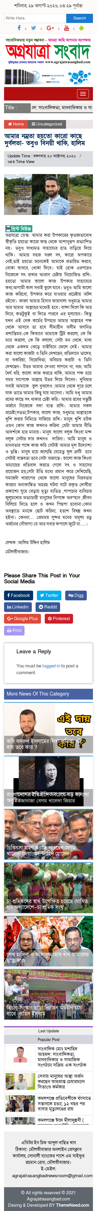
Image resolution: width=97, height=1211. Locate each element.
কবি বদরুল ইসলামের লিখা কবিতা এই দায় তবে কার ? (44, 744)
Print (16, 631)
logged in (51, 666)
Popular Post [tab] (49, 1039)
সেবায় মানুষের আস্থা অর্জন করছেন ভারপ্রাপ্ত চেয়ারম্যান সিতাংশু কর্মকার (61, 1081)
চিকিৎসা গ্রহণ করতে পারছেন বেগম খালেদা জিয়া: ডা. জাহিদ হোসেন (41, 850)
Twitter (51, 595)
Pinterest (61, 619)
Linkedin (20, 607)
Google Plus (25, 619)
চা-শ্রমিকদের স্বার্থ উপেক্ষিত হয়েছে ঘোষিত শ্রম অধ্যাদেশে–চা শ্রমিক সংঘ (47, 904)
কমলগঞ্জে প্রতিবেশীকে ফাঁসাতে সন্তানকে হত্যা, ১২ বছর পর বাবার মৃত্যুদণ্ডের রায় (64, 1103)
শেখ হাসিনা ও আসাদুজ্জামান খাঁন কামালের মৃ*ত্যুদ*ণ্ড (48, 957)
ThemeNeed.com (72, 1205)
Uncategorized (49, 124)
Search (79, 18)
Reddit (50, 607)
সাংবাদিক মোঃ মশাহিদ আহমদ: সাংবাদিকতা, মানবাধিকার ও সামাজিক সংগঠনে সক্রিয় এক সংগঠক (62, 1057)
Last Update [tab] (48, 1031)
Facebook (20, 595)
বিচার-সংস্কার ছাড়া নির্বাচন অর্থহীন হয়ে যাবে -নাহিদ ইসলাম (44, 1010)
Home (18, 124)
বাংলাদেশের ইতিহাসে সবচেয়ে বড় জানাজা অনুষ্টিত (48, 797)
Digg (78, 595)
